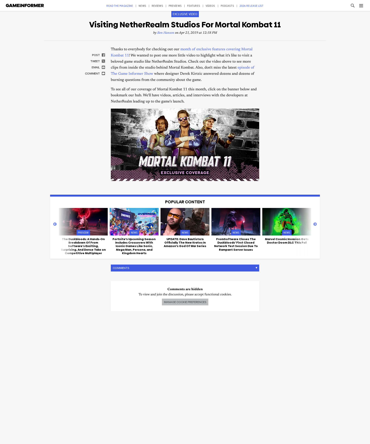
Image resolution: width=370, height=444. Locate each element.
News (142, 6)
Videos (210, 6)
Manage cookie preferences (185, 302)
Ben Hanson (165, 33)
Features (193, 6)
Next (315, 224)
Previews (175, 6)
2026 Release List (252, 6)
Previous (55, 224)
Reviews (157, 6)
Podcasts (227, 6)
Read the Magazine (119, 6)
